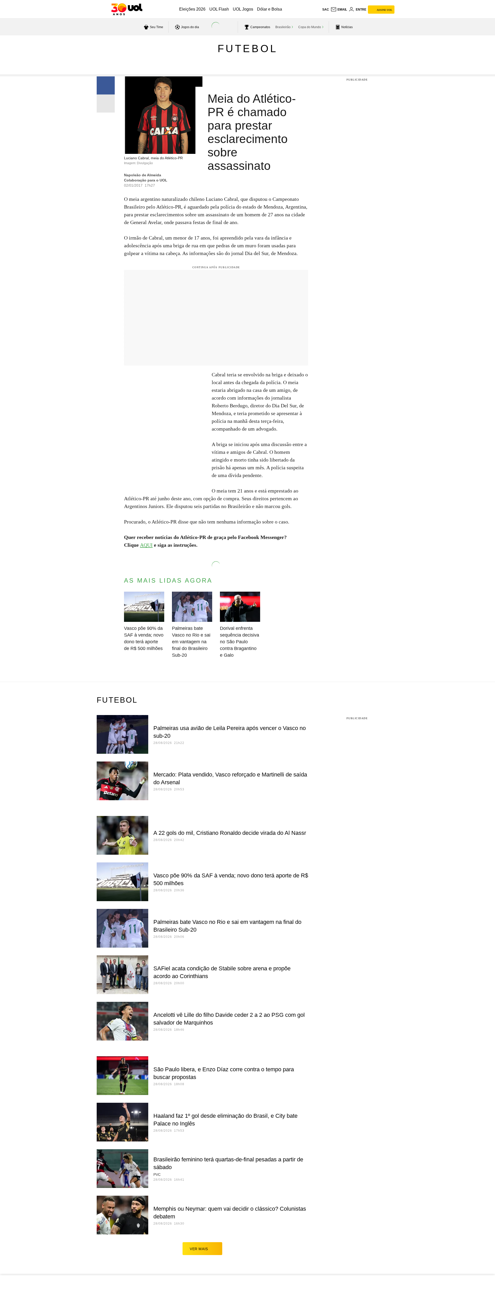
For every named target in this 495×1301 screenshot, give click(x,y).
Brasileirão (283, 27)
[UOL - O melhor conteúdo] (127, 9)
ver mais (199, 1249)
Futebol (248, 48)
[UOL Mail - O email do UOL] (339, 9)
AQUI (146, 545)
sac (325, 9)
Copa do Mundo (309, 27)
